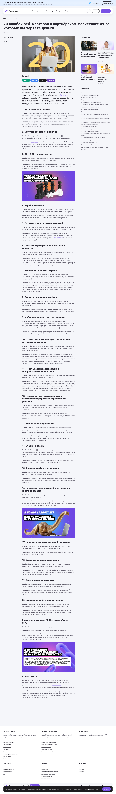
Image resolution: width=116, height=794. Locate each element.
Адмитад (64, 95)
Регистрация (105, 11)
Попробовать (107, 3)
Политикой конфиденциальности (88, 789)
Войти (95, 11)
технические (56, 685)
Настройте (34, 142)
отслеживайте (58, 238)
